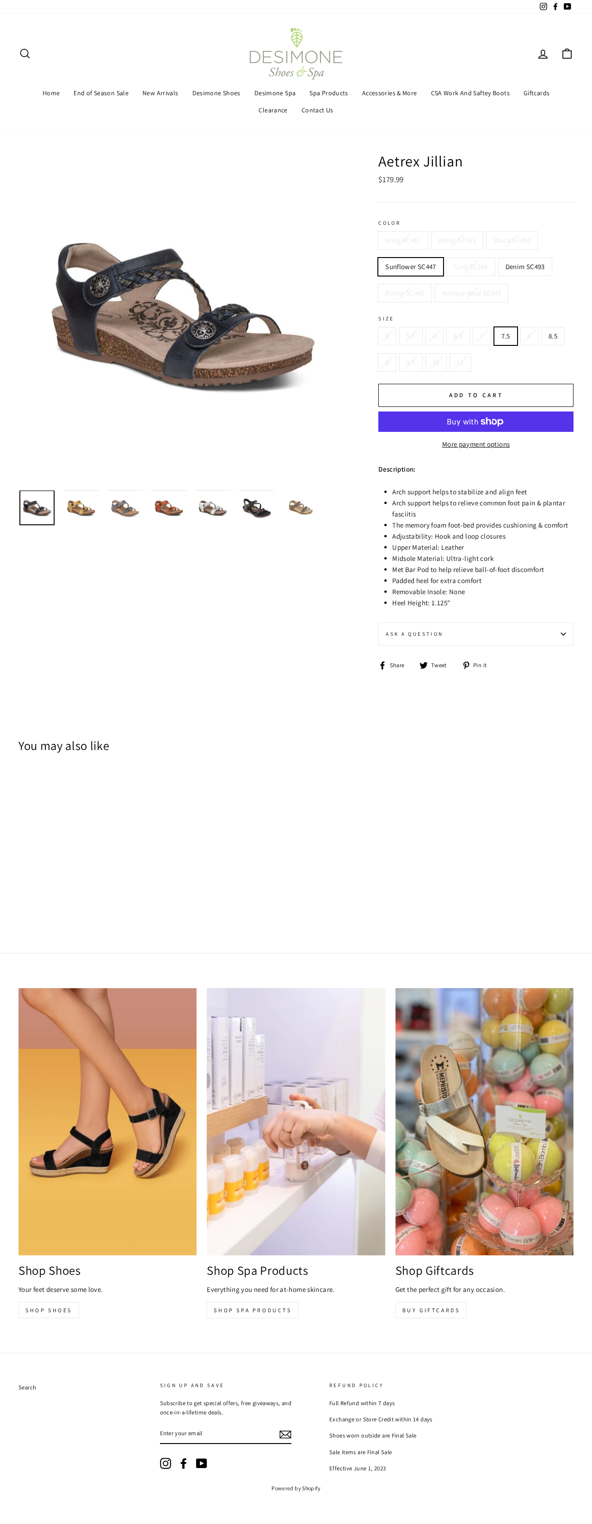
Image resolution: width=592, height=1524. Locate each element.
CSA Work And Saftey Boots (470, 93)
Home (51, 93)
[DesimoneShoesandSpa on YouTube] (201, 1463)
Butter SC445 (405, 293)
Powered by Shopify (296, 1488)
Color (389, 223)
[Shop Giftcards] (484, 1121)
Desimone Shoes (216, 93)
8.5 (553, 336)
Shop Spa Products (252, 1310)
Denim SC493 (525, 266)
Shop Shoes (48, 1310)
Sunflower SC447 (410, 266)
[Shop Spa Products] (296, 1121)
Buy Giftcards (431, 1310)
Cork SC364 (471, 266)
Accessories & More (389, 93)
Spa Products (328, 93)
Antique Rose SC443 (471, 293)
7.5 (505, 336)
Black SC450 (511, 240)
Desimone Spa (275, 93)
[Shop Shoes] (107, 1121)
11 (460, 362)
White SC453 (457, 240)
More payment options (476, 444)
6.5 (458, 336)
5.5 (411, 336)
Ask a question (414, 634)
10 (436, 362)
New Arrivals (160, 93)
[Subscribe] (285, 1434)
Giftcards (536, 93)
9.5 (411, 362)
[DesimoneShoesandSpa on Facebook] (183, 1463)
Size (386, 318)
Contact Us (317, 110)
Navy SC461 (403, 240)
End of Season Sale (101, 93)
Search (27, 1387)
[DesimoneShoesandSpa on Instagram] (165, 1463)
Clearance (273, 110)
